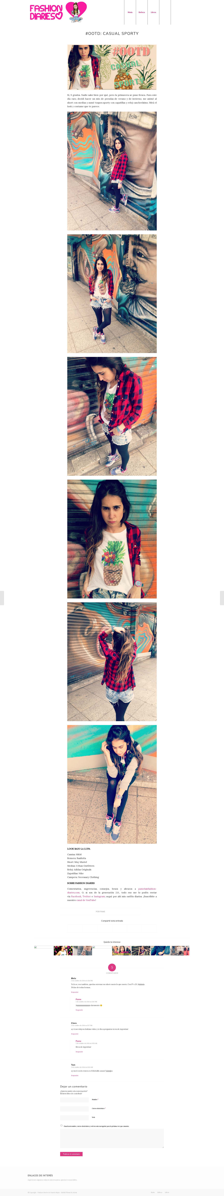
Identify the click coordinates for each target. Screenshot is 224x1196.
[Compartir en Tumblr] (134, 928)
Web (93, 1117)
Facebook (76, 896)
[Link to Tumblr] (190, 12)
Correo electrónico (99, 1108)
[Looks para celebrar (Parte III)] (63, 950)
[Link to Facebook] (183, 12)
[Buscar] (165, 12)
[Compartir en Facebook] (74, 928)
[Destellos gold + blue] (102, 950)
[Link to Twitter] (175, 12)
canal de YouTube (85, 900)
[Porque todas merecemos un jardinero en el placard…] (160, 950)
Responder (74, 992)
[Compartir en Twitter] (89, 928)
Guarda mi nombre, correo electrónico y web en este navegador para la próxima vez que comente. (96, 1126)
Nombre (95, 1099)
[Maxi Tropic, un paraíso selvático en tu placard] (140, 950)
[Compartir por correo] (149, 928)
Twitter (87, 896)
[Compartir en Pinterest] (119, 928)
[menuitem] (130, 12)
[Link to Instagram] (179, 12)
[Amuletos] (222, 598)
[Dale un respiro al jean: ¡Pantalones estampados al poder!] (2, 598)
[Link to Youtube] (186, 12)
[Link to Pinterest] (194, 12)
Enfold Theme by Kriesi (69, 1192)
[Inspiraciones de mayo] (179, 950)
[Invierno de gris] (82, 950)
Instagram (99, 896)
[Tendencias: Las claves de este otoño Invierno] (121, 950)
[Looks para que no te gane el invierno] (43, 950)
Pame (102, 911)
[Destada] (112, 67)
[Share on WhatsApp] (104, 928)
